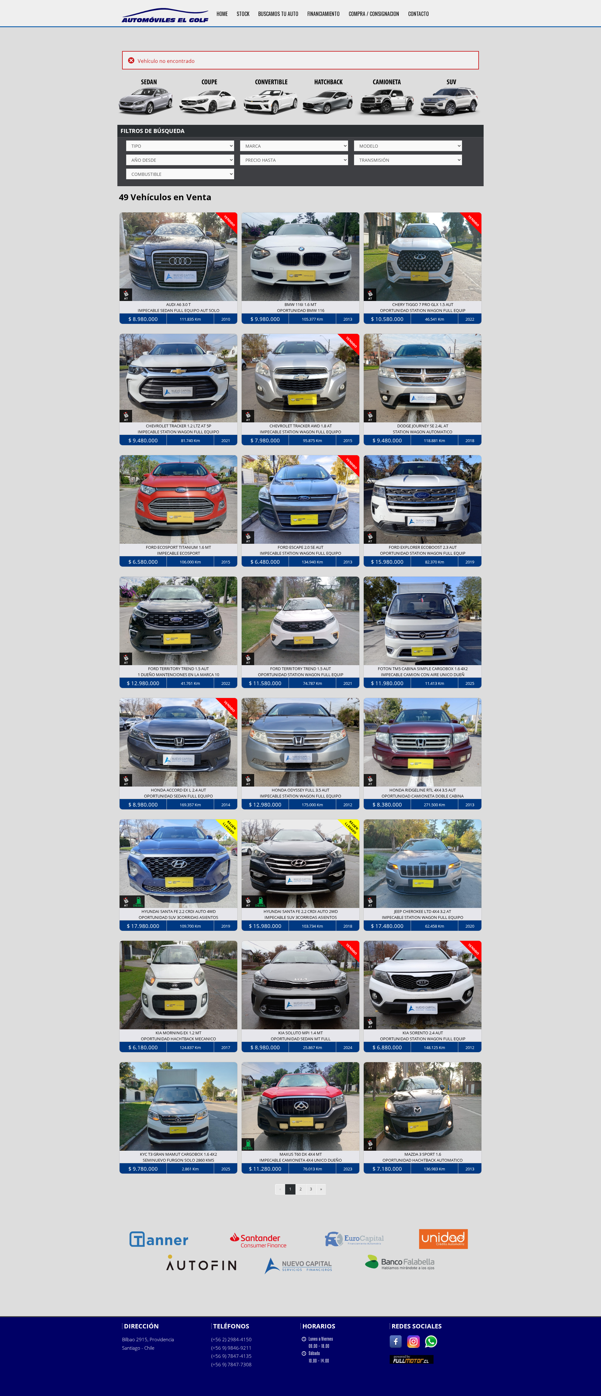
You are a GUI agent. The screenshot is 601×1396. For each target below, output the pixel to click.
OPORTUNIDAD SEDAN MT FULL (301, 1039)
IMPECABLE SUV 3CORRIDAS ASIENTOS (301, 917)
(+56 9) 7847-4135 (231, 1356)
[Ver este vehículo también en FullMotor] (412, 1359)
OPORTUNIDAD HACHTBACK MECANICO (178, 1039)
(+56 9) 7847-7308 (231, 1364)
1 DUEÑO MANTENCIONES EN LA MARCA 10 (178, 674)
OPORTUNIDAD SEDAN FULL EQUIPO (178, 796)
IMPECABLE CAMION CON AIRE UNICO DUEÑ (423, 674)
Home (222, 14)
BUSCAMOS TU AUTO (278, 14)
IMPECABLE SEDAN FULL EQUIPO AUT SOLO (178, 310)
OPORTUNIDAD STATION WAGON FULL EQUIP (422, 310)
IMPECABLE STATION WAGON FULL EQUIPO (178, 432)
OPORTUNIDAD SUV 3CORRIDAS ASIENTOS (178, 917)
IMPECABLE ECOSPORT (178, 553)
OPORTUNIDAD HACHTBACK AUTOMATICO (423, 1160)
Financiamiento (323, 14)
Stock (243, 14)
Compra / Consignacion (374, 14)
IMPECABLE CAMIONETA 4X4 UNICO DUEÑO (300, 1160)
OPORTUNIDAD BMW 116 (300, 310)
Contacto (418, 14)
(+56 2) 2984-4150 (231, 1339)
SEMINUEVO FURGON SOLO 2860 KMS (178, 1160)
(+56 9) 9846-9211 (231, 1348)
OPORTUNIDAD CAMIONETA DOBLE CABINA (423, 796)
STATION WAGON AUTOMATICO (422, 432)
